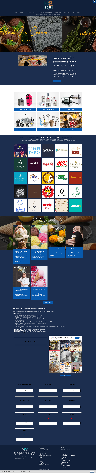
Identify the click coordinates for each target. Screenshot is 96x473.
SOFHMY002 (48, 384)
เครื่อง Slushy (19, 457)
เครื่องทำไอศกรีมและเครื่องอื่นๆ (45, 457)
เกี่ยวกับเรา (56, 12)
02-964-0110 (65, 456)
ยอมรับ (92, 471)
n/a (24, 388)
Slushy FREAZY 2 (72, 402)
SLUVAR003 (48, 400)
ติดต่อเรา (46, 14)
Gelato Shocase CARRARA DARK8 (24, 435)
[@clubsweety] (52, 340)
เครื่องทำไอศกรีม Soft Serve (22, 455)
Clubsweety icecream (67, 462)
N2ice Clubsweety (66, 467)
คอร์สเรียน (61, 12)
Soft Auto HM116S (48, 386)
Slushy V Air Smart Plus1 (24, 402)
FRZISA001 (24, 432)
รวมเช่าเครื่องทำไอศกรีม (48, 12)
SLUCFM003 (48, 416)
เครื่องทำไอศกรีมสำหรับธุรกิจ (31, 12)
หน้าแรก (17, 12)
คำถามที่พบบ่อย (57, 14)
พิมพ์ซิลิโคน (41, 459)
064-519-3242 (72, 457)
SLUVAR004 (24, 400)
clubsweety (65, 466)
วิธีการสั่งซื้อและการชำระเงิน (75, 12)
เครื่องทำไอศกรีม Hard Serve (44, 453)
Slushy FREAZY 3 (48, 402)
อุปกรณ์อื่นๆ (41, 458)
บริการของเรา (66, 12)
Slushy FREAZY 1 (24, 418)
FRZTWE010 (72, 416)
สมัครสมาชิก (50, 14)
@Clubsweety (65, 464)
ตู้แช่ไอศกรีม (41, 456)
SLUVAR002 (72, 400)
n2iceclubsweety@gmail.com (68, 461)
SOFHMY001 (72, 384)
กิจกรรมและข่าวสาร (39, 14)
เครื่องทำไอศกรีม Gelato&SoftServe (45, 454)
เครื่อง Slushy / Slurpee (43, 455)
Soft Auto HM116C (72, 386)
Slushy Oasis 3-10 (48, 418)
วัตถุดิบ (40, 12)
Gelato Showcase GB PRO (71, 418)
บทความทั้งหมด (48, 304)
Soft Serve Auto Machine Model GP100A (24, 386)
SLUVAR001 (24, 416)
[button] (7, 34)
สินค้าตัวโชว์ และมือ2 (43, 462)
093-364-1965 (66, 457)
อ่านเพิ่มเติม (57, 80)
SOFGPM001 (24, 384)
